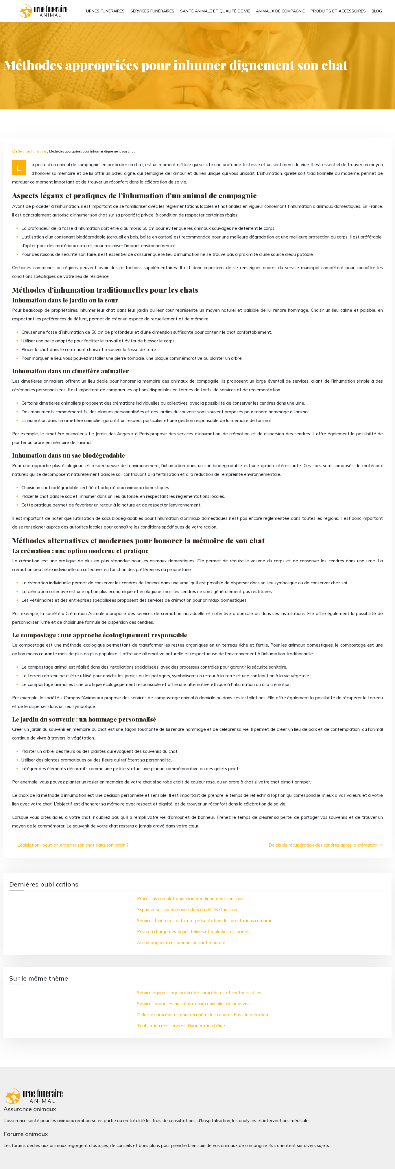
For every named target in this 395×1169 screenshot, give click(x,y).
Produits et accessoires (338, 11)
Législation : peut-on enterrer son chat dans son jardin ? (73, 845)
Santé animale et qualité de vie (215, 11)
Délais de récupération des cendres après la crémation (323, 845)
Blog (377, 11)
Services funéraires (152, 11)
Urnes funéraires (105, 11)
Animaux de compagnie (280, 11)
